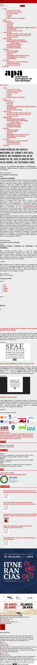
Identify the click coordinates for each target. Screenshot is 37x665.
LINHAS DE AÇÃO (7, 38)
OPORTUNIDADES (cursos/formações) (16, 57)
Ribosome (2, 622)
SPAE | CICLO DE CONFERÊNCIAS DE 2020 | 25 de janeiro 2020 (17, 363)
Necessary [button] (2, 642)
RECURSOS (6, 66)
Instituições (6, 60)
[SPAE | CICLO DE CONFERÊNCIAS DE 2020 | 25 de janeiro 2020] (15, 360)
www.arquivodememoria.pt (29, 206)
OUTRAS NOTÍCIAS (11, 58)
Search (1, 4)
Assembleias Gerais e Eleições (14, 12)
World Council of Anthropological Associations (13, 474)
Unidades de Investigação (13, 63)
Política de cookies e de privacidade (16, 18)
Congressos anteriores (12, 37)
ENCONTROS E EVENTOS (13, 51)
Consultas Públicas (15, 43)
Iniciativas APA (7, 21)
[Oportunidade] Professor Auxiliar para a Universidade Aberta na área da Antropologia (19, 538)
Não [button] (16, 664)
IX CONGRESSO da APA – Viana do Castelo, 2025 (19, 34)
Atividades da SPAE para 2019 (8, 397)
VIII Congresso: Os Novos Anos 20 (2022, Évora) (19, 35)
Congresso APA (7, 32)
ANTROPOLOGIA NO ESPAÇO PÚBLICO (16, 40)
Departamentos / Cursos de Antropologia (17, 62)
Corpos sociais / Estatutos (13, 10)
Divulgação (6, 49)
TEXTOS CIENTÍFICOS (12, 52)
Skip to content (4, 85)
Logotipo (9, 16)
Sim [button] (14, 664)
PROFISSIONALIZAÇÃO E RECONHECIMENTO (17, 41)
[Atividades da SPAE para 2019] (15, 393)
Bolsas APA (10, 24)
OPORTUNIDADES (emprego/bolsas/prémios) (18, 55)
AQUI (13, 447)
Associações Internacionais (13, 65)
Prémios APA (10, 23)
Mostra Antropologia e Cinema (14, 30)
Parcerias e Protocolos (12, 13)
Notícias (8, 432)
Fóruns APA (10, 26)
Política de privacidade (22, 664)
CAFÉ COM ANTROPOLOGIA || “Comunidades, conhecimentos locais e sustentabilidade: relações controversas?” (17, 437)
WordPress (9, 623)
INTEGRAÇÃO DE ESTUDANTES (14, 44)
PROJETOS (9, 54)
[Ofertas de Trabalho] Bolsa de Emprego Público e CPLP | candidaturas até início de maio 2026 (17, 526)
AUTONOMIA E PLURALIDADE (14, 48)
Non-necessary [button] (4, 653)
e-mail (10, 618)
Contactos (9, 15)
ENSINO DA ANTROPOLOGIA (13, 46)
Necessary (4, 644)
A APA (5, 9)
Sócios (5, 20)
